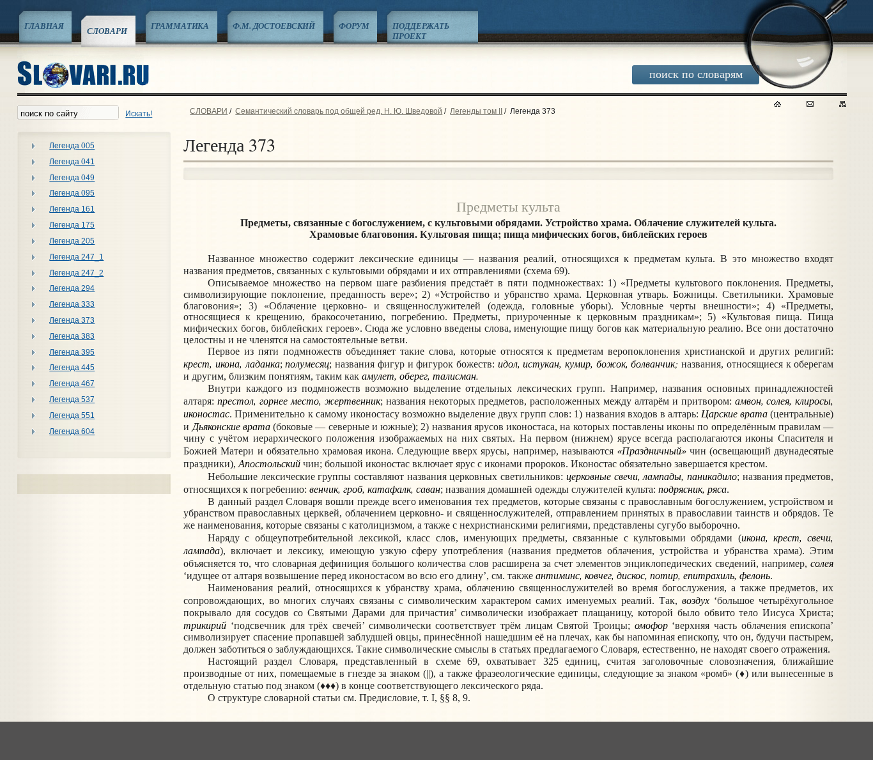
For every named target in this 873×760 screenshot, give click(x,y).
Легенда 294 (72, 288)
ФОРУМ (354, 25)
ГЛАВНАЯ (43, 25)
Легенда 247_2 (76, 272)
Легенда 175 (72, 225)
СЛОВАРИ (107, 30)
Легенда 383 (72, 336)
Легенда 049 (72, 177)
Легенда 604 (72, 431)
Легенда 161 (72, 209)
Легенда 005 (72, 145)
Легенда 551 (72, 415)
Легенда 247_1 (76, 256)
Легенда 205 (72, 241)
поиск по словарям (696, 73)
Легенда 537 (72, 399)
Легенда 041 (72, 161)
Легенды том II (476, 111)
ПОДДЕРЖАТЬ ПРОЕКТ (420, 31)
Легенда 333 (72, 304)
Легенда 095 (72, 193)
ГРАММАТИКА (180, 25)
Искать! (138, 113)
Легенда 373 (72, 320)
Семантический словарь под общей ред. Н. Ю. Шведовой (338, 111)
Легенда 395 (72, 352)
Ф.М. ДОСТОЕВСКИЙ (274, 25)
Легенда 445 (72, 367)
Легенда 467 (72, 383)
